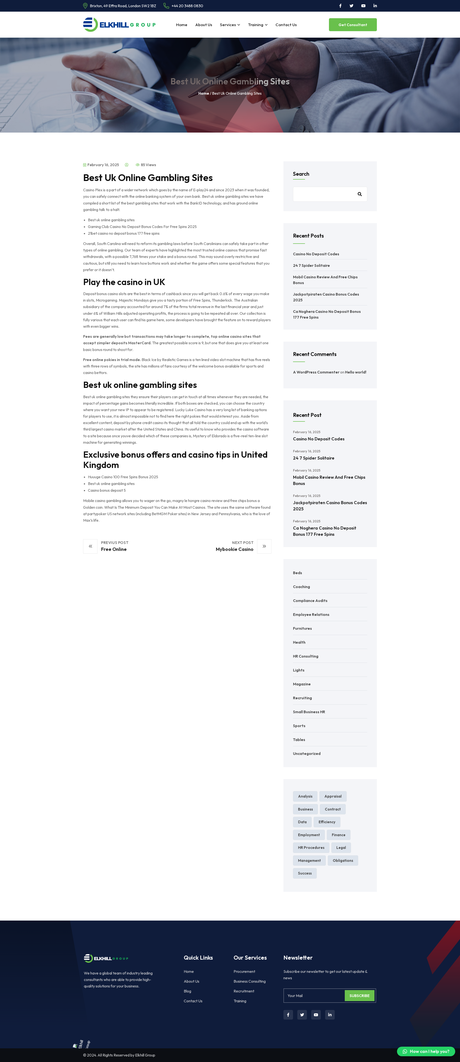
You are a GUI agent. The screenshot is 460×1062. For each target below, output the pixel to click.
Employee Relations (311, 614)
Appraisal (333, 796)
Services (228, 24)
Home (181, 24)
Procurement (244, 971)
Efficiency (327, 822)
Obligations (343, 860)
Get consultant (353, 24)
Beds (297, 572)
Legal (341, 847)
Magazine (302, 684)
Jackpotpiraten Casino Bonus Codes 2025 (330, 506)
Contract (333, 809)
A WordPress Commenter (316, 372)
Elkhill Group (145, 1055)
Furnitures (302, 628)
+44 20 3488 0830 (187, 5)
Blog (187, 991)
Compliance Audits (310, 600)
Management (309, 860)
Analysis (305, 796)
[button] (426, 1051)
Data (302, 822)
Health (299, 642)
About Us (191, 981)
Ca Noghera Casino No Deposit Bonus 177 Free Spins (324, 531)
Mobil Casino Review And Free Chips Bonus (329, 480)
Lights (299, 670)
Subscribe (360, 995)
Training (255, 24)
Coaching (301, 586)
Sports (299, 725)
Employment (309, 835)
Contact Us (286, 24)
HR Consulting (305, 656)
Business (305, 809)
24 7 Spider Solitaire (311, 265)
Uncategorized (307, 753)
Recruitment (244, 991)
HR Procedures (311, 847)
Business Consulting (250, 981)
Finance (338, 835)
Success (305, 873)
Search (301, 173)
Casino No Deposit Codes (316, 253)
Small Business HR (309, 711)
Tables (299, 739)
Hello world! (355, 372)
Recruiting (302, 697)
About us (203, 24)
